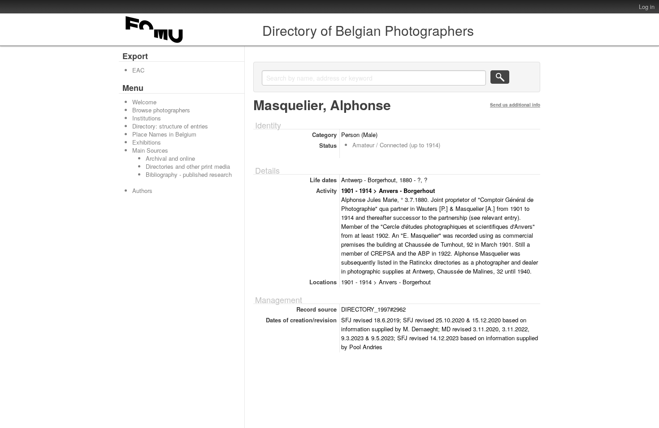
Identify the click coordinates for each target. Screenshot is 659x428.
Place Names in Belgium (164, 134)
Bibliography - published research (189, 174)
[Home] (155, 43)
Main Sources (150, 150)
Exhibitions (146, 142)
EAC (138, 70)
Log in (647, 6)
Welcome (144, 102)
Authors (142, 190)
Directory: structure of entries (170, 126)
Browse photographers (161, 110)
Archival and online (170, 158)
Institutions (146, 118)
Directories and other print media (188, 166)
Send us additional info (515, 105)
